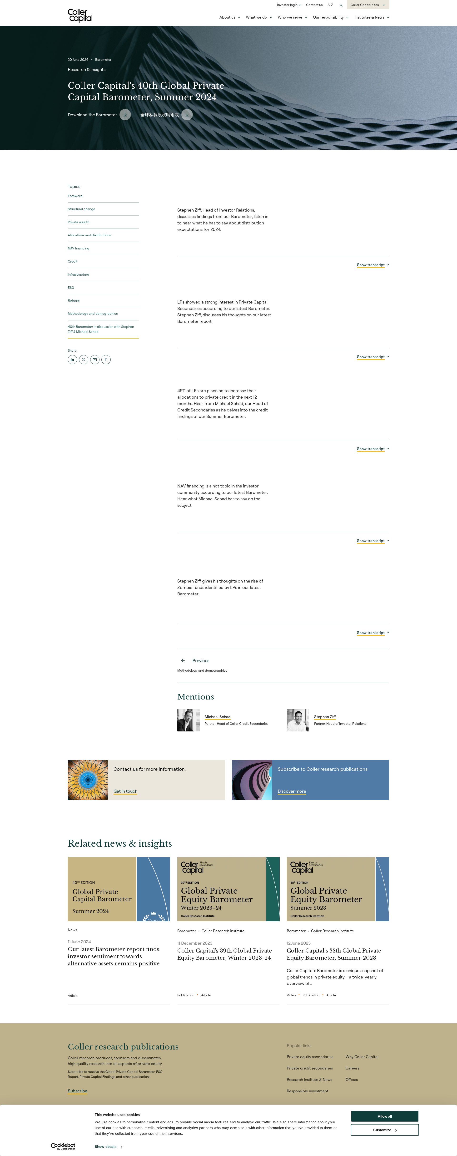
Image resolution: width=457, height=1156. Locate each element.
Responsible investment (307, 1091)
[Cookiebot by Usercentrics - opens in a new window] (63, 1146)
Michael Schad (218, 716)
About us (227, 17)
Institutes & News (369, 17)
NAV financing (78, 248)
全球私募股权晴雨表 (159, 114)
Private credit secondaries (310, 1068)
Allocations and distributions (89, 235)
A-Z (330, 5)
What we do (256, 17)
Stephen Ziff (325, 716)
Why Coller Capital (362, 1056)
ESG (71, 287)
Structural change (81, 209)
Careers (352, 1068)
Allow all (385, 1116)
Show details (105, 1147)
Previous (201, 660)
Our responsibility (328, 17)
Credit (72, 261)
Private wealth (78, 222)
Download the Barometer (92, 114)
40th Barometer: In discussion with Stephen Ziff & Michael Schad (101, 329)
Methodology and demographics (93, 313)
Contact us (314, 5)
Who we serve (290, 17)
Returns (74, 300)
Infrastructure (78, 274)
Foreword (75, 196)
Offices (352, 1079)
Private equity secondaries (310, 1056)
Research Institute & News (309, 1079)
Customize (382, 1130)
